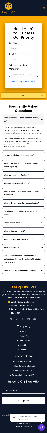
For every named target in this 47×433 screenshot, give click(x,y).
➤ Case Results (23, 340)
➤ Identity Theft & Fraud (23, 370)
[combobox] (23, 74)
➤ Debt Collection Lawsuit (23, 366)
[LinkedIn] (29, 319)
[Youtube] (35, 319)
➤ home (23, 331)
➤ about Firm (23, 336)
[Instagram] (17, 319)
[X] (23, 319)
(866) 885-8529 (25, 305)
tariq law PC (23, 287)
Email (12, 54)
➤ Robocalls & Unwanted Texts (23, 375)
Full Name (14, 43)
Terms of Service (29, 81)
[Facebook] (11, 319)
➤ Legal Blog (23, 345)
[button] (44, 8)
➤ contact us (23, 350)
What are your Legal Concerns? (18, 67)
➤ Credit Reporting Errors (23, 361)
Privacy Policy (17, 81)
